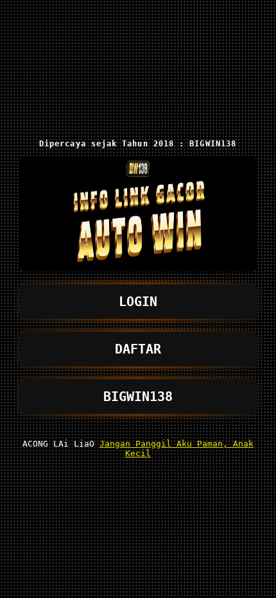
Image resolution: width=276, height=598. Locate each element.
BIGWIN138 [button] (138, 396)
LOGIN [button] (138, 301)
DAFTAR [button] (138, 349)
